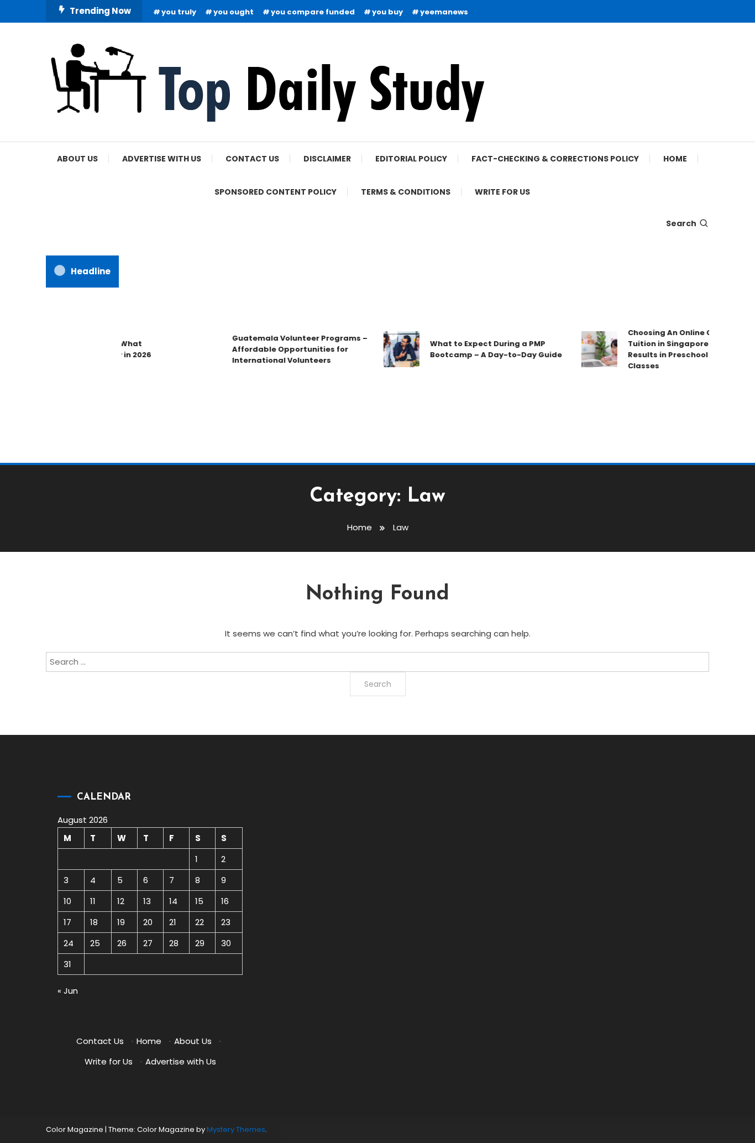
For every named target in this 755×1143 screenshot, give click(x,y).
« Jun (67, 990)
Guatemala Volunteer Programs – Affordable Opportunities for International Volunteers (292, 349)
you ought (233, 12)
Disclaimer (327, 158)
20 (148, 922)
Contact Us (252, 158)
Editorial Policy (411, 158)
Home (675, 158)
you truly (178, 12)
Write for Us (502, 191)
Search (681, 223)
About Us (77, 158)
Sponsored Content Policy (275, 191)
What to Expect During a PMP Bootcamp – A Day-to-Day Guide (489, 349)
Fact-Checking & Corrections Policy (555, 158)
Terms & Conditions (405, 191)
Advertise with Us (161, 158)
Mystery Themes (236, 1129)
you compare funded (313, 12)
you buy (387, 12)
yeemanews (444, 12)
